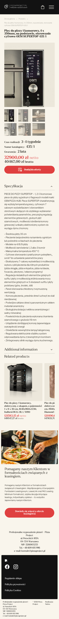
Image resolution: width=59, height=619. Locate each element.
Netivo (47, 604)
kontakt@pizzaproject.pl (33, 551)
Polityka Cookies (13, 590)
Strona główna (9, 19)
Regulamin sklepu (13, 578)
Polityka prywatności (15, 584)
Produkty (22, 19)
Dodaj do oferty (32, 170)
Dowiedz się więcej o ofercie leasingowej (29, 512)
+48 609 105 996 (31, 548)
